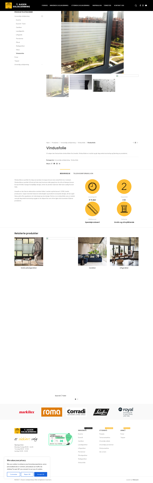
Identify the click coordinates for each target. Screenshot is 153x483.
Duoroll (80, 437)
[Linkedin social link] (59, 163)
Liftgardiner (124, 268)
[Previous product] (133, 143)
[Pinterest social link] (57, 163)
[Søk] (136, 5)
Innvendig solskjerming (21, 16)
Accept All (40, 474)
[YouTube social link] (146, 5)
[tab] (65, 172)
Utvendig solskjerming (21, 64)
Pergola (101, 434)
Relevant (136, 480)
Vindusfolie (20, 53)
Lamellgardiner (83, 445)
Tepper (16, 61)
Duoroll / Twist (21, 24)
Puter (16, 57)
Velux (18, 50)
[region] (27, 468)
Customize (13, 474)
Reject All (27, 474)
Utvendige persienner (106, 445)
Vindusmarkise (104, 448)
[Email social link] (54, 163)
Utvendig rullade (104, 441)
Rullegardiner (20, 46)
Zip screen (102, 452)
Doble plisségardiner (29, 268)
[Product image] (28, 251)
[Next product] (137, 143)
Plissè (18, 42)
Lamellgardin (20, 31)
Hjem (48, 142)
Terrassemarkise (104, 437)
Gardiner (19, 27)
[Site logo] (18, 5)
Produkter (55, 142)
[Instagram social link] (143, 5)
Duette (18, 20)
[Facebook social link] (140, 5)
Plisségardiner (82, 455)
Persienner (19, 38)
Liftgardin (19, 35)
